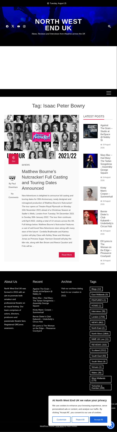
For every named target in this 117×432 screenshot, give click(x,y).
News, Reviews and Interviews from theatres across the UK (58, 34)
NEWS (27, 165)
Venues (96, 367)
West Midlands (98, 379)
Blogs (96, 289)
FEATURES (98, 300)
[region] (79, 411)
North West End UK (58, 25)
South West (98, 361)
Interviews (98, 311)
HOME (96, 305)
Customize (61, 419)
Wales (96, 372)
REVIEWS (99, 345)
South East (98, 356)
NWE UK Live (100, 339)
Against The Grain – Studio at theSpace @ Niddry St (42, 291)
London (98, 317)
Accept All (98, 419)
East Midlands (99, 294)
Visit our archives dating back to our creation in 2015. (72, 292)
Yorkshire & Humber (97, 387)
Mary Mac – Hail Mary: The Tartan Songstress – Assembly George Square (106, 164)
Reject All (80, 419)
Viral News (60, 426)
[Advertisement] (58, 68)
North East (98, 328)
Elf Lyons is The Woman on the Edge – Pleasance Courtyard (44, 328)
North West (100, 333)
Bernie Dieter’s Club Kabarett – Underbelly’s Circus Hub (43, 319)
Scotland (98, 350)
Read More (67, 255)
